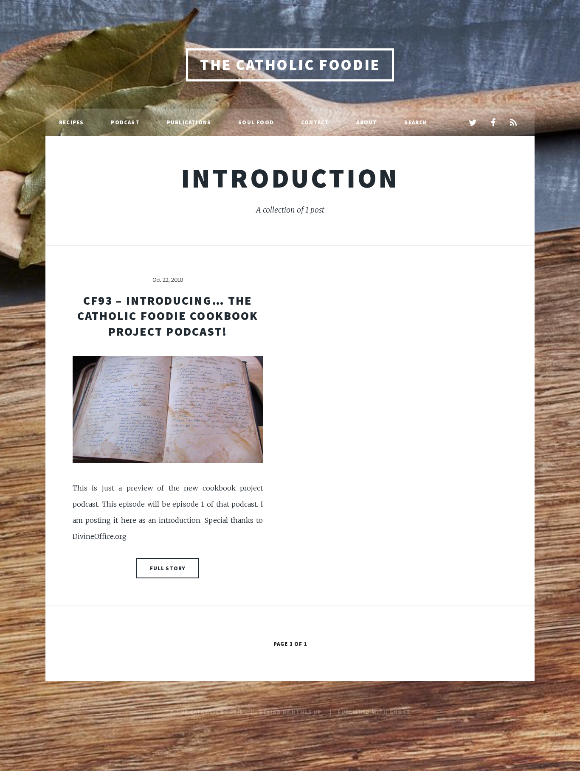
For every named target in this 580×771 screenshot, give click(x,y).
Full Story (168, 568)
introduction (290, 178)
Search (415, 122)
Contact (315, 122)
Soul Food (256, 122)
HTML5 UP (306, 712)
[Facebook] (493, 123)
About (366, 122)
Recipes (71, 122)
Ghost (400, 712)
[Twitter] (472, 123)
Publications (189, 122)
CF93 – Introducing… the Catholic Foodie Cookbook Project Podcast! (167, 316)
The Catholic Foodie (290, 64)
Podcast (125, 122)
